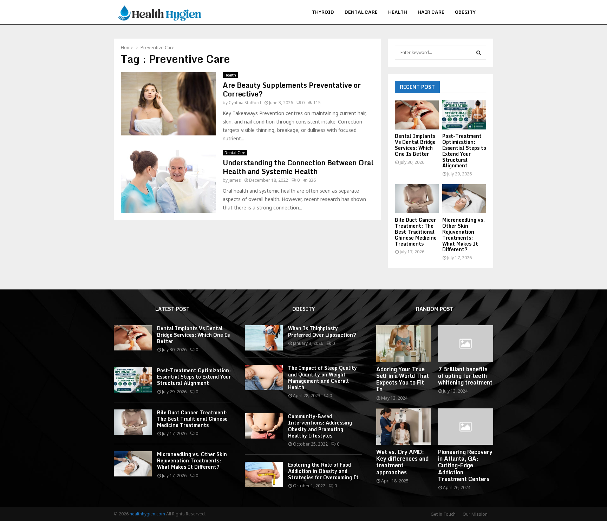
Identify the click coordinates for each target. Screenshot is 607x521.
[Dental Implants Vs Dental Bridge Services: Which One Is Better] (417, 114)
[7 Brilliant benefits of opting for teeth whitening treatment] (465, 343)
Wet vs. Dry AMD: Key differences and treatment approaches (402, 462)
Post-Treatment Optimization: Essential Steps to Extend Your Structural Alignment (464, 150)
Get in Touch (443, 514)
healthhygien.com (147, 514)
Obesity (465, 12)
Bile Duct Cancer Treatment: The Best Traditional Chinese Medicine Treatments (416, 231)
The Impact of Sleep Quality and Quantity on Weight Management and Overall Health (322, 377)
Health (397, 12)
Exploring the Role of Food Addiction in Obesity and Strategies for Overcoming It (323, 471)
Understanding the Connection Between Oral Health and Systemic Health (298, 167)
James (235, 180)
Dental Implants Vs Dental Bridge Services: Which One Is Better (415, 145)
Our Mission (475, 514)
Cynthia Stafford (245, 103)
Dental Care (361, 12)
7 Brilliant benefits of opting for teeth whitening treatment (465, 376)
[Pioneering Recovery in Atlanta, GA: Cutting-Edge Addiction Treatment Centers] (465, 426)
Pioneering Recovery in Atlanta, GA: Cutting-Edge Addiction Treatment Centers (465, 465)
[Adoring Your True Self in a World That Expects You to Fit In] (403, 343)
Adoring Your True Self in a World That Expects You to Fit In (402, 379)
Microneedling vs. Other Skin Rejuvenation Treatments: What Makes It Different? (463, 234)
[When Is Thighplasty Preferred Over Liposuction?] (264, 337)
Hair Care (431, 12)
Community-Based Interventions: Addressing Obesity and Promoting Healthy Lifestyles (320, 426)
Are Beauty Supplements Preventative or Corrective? (292, 89)
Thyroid (323, 12)
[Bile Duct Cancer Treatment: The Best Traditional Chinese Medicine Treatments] (417, 198)
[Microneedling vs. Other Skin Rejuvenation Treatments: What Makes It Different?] (464, 198)
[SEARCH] (478, 53)
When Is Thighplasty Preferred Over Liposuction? (322, 331)
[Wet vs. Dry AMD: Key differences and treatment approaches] (403, 426)
